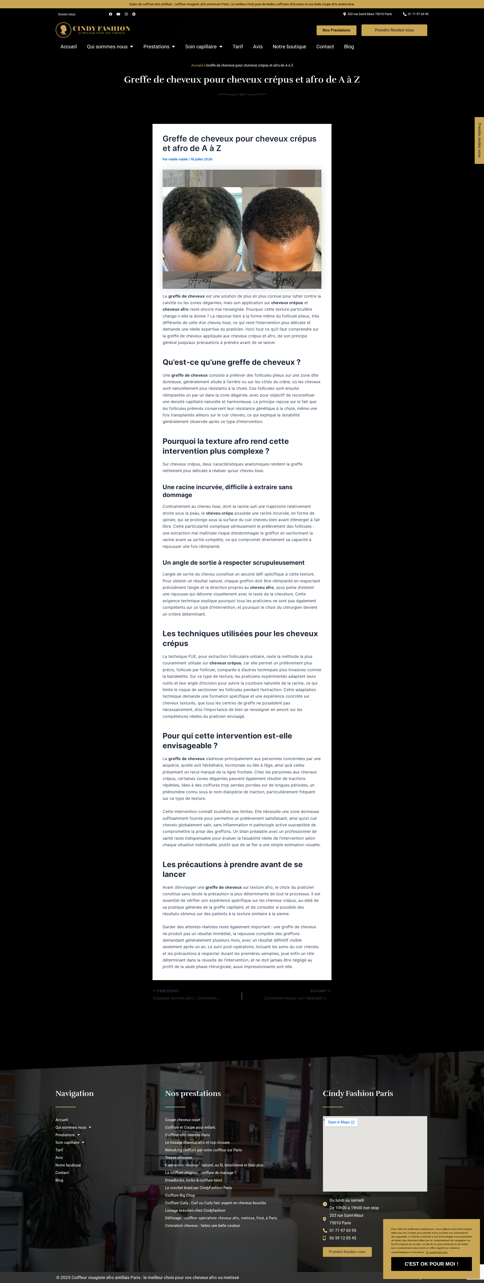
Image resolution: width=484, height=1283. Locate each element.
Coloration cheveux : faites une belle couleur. (203, 1225)
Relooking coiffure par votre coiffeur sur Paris (203, 1150)
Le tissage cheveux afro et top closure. (197, 1142)
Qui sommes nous (107, 47)
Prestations (156, 47)
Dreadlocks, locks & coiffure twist (193, 1180)
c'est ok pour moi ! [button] (432, 1264)
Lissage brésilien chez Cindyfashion (195, 1210)
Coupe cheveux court (182, 1120)
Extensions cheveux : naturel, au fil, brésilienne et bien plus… (215, 1165)
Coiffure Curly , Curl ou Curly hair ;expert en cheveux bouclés (215, 1203)
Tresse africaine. (179, 1157)
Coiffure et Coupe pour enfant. (190, 1127)
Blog (349, 47)
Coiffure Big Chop (180, 1195)
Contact (325, 47)
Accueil (68, 47)
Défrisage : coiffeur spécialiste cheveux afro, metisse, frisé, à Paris (221, 1218)
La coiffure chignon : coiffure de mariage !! (200, 1172)
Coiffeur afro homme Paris (187, 1135)
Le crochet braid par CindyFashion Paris (198, 1188)
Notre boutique (289, 47)
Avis (258, 47)
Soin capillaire (201, 47)
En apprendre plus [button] (436, 1252)
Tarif (238, 47)
